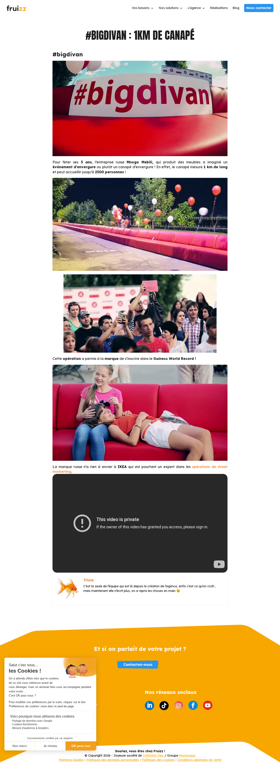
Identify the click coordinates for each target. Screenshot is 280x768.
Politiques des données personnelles (112, 760)
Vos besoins (140, 8)
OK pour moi (81, 746)
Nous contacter (258, 8)
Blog (236, 8)
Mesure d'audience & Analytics (30, 728)
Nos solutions (168, 8)
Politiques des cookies (158, 760)
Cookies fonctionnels (24, 724)
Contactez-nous (137, 664)
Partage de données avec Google (32, 720)
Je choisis (50, 746)
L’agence (194, 8)
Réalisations (219, 8)
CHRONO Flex (153, 755)
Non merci (19, 746)
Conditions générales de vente (199, 760)
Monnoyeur (187, 755)
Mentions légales (71, 760)
